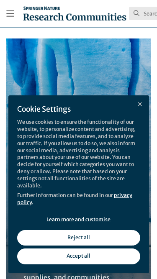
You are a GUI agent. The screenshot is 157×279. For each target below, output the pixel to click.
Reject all (78, 237)
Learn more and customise (78, 219)
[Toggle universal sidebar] (10, 13)
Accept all (78, 256)
